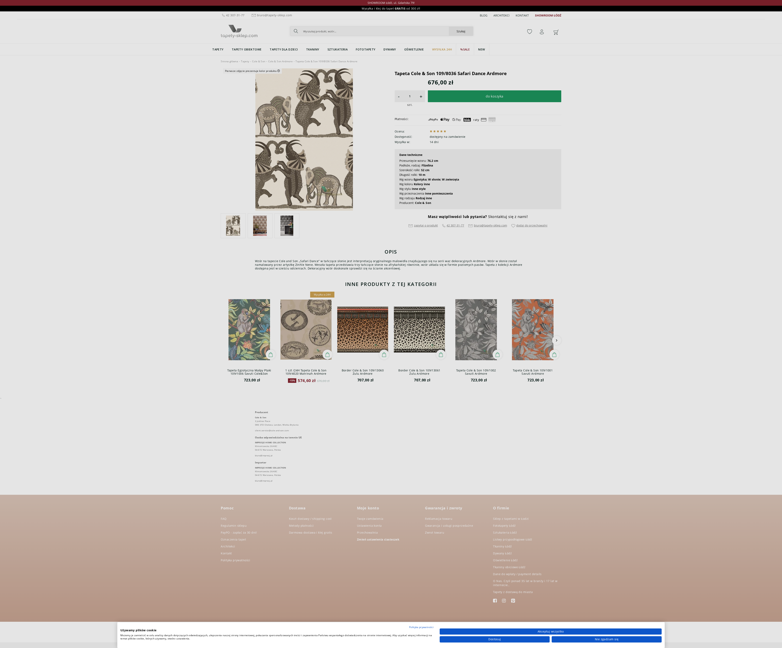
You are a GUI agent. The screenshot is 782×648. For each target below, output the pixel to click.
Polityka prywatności (421, 627)
